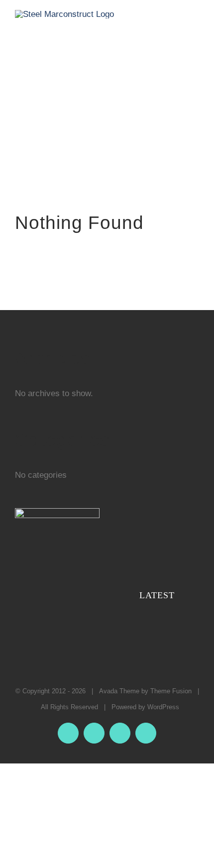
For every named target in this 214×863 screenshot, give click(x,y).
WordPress (163, 707)
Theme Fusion (171, 691)
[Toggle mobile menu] (195, 23)
